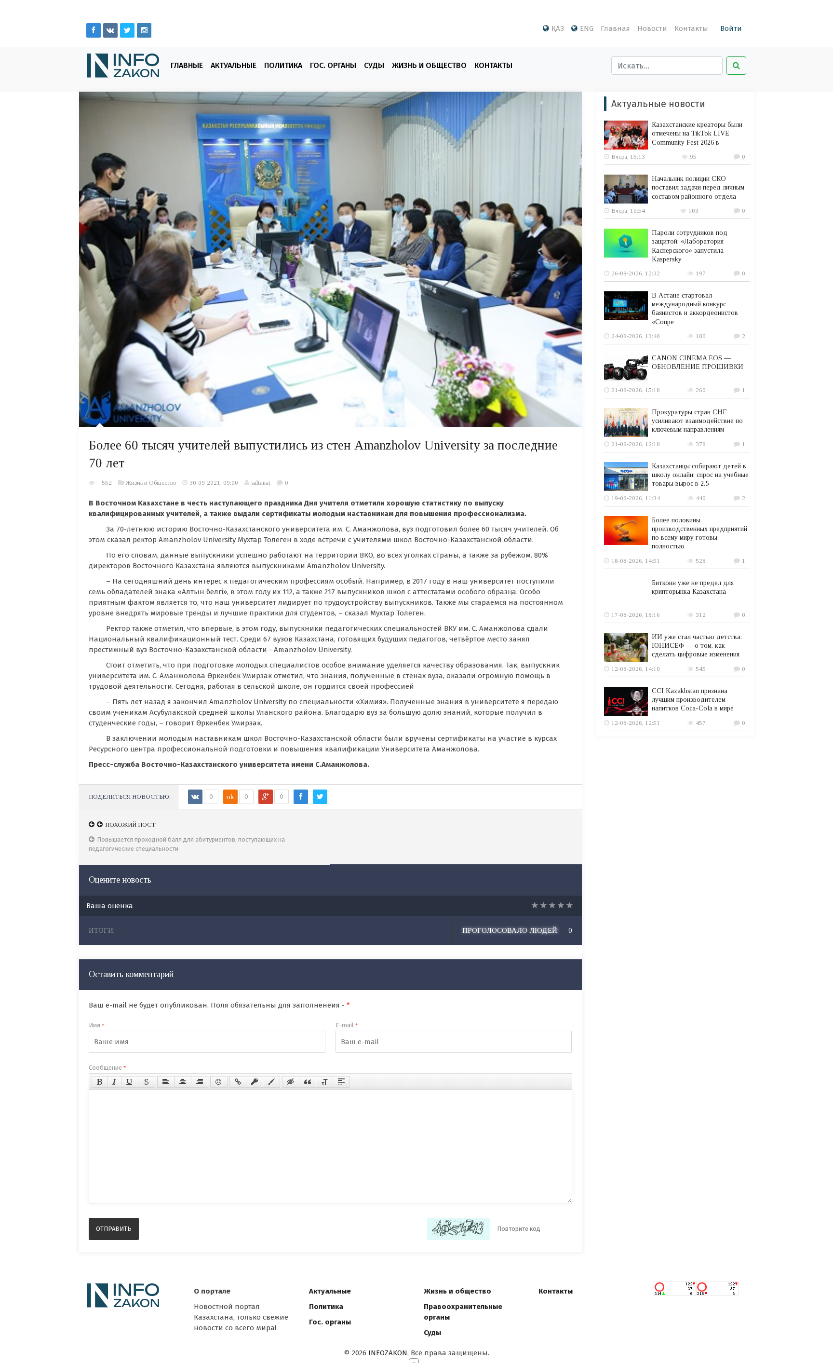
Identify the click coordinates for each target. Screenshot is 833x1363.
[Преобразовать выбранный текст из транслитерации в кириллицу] (324, 1082)
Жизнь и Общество (429, 65)
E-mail (347, 1025)
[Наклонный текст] (114, 1082)
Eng (586, 28)
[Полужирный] (99, 1082)
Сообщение (107, 1067)
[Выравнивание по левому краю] (166, 1082)
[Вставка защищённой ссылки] (254, 1082)
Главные (187, 65)
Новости (652, 28)
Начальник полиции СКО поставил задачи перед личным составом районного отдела (698, 187)
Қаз (557, 28)
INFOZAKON (387, 1353)
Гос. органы (333, 65)
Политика (283, 65)
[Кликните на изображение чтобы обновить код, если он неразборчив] (458, 1229)
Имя (96, 1025)
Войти (731, 28)
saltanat (260, 482)
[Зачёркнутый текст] (146, 1082)
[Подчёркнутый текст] (129, 1082)
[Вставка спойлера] (341, 1082)
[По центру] (182, 1082)
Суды (374, 65)
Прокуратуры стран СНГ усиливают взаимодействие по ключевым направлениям (697, 421)
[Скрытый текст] (290, 1082)
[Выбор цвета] (271, 1082)
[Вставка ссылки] (237, 1082)
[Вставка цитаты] (307, 1082)
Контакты (691, 28)
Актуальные (233, 65)
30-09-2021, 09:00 (213, 482)
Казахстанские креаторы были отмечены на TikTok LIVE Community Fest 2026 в (697, 133)
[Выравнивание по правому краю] (199, 1082)
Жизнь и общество (457, 1291)
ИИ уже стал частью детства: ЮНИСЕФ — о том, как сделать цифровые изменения (697, 645)
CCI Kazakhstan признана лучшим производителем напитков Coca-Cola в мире (693, 699)
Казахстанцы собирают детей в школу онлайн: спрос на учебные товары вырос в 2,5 (700, 475)
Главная (615, 28)
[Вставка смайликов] (219, 1082)
